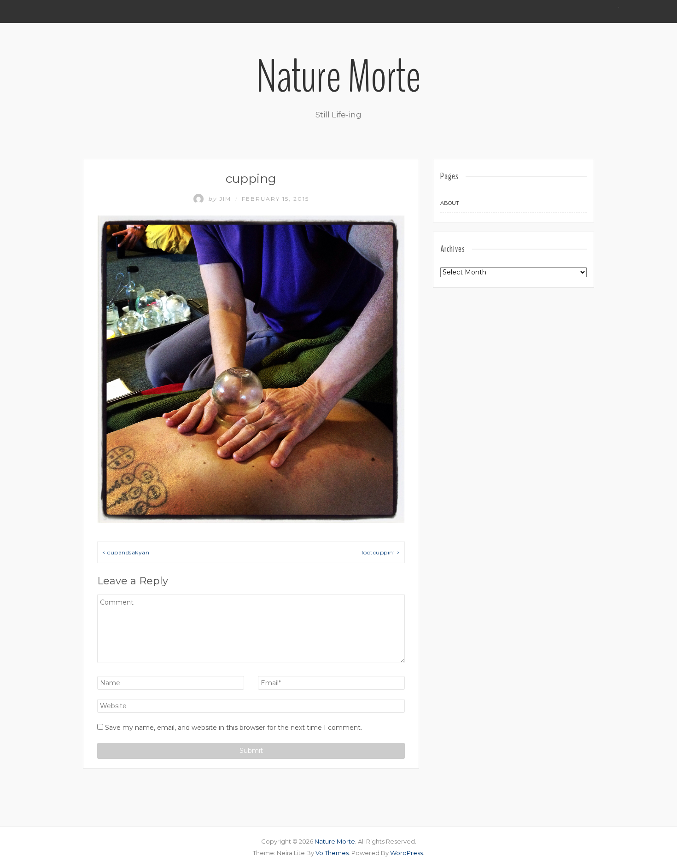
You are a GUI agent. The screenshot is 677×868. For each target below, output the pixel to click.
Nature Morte (338, 77)
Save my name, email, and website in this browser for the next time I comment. (233, 727)
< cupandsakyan (125, 552)
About (449, 203)
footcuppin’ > (381, 552)
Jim (220, 198)
